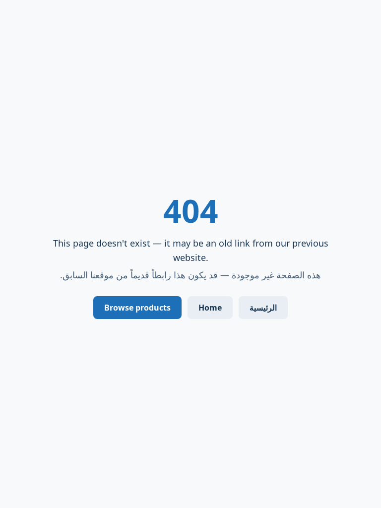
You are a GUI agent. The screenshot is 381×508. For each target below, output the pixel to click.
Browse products (137, 307)
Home (210, 307)
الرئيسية (263, 307)
